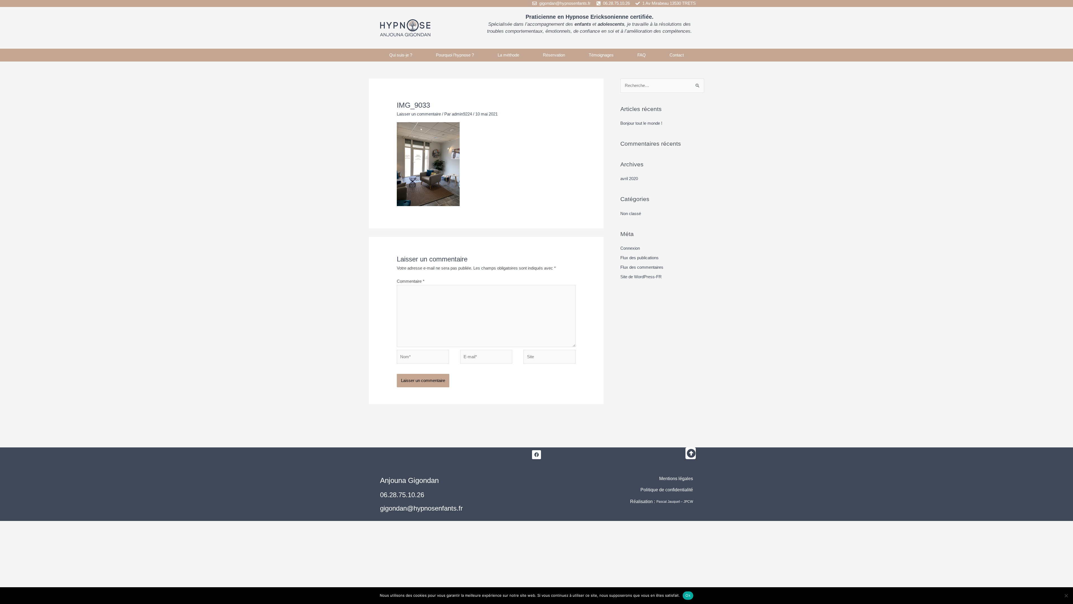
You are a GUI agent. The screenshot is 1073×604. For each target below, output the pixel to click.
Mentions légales (676, 478)
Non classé (630, 213)
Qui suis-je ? (400, 55)
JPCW (688, 502)
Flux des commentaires (641, 267)
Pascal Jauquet (668, 502)
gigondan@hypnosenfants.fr (421, 508)
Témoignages (601, 55)
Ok (687, 595)
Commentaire (410, 281)
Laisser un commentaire (419, 114)
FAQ (641, 55)
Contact (677, 55)
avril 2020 (629, 178)
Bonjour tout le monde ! (641, 123)
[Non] (1066, 595)
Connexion (630, 248)
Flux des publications (639, 257)
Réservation (554, 55)
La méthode (508, 55)
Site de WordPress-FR (641, 276)
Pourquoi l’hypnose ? (455, 55)
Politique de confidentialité (666, 489)
